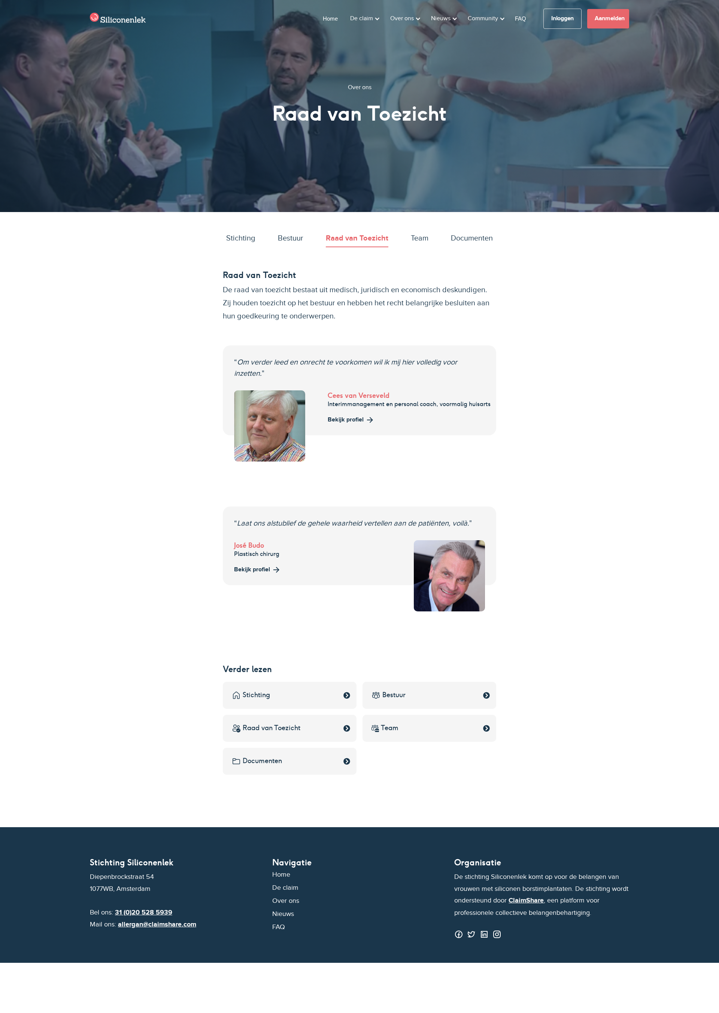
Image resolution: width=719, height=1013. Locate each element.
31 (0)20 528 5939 (143, 912)
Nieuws (283, 914)
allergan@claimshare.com (157, 924)
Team (419, 239)
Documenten (472, 239)
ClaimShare (526, 900)
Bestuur (290, 239)
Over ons (285, 901)
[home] (118, 19)
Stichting (240, 239)
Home (330, 18)
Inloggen (562, 18)
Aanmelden (610, 18)
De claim (285, 888)
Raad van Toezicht (357, 239)
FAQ (520, 18)
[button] (364, 18)
